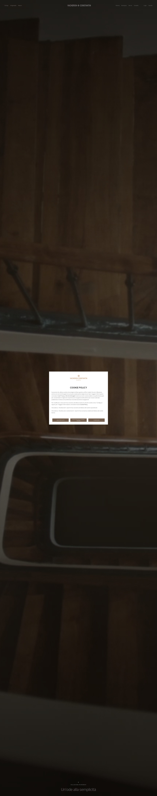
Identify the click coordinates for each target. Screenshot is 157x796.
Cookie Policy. (84, 404)
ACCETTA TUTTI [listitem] (60, 420)
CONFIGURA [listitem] (97, 420)
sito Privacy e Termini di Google (66, 396)
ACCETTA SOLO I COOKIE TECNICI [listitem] (78, 420)
